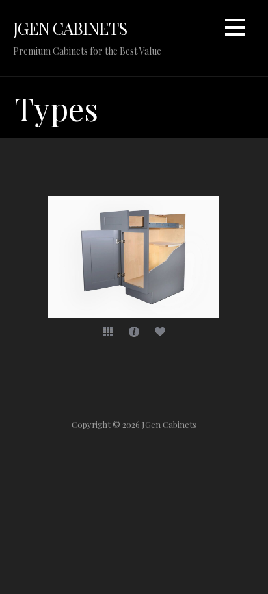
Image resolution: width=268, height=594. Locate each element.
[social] (160, 331)
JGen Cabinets (70, 28)
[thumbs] (108, 331)
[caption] (134, 331)
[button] (235, 29)
